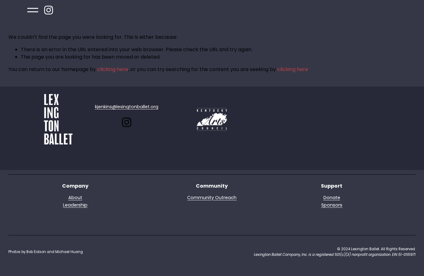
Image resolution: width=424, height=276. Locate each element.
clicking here (112, 69)
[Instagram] (48, 10)
